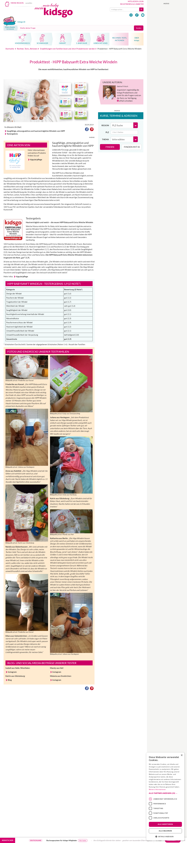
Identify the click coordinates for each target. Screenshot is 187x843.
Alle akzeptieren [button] (165, 824)
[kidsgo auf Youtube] (142, 15)
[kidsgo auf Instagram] (131, 15)
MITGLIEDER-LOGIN (135, 1)
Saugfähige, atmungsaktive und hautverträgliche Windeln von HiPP (36, 131)
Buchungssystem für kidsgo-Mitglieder (33, 840)
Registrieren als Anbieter (131, 4)
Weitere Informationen (157, 789)
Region (105, 125)
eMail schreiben (126, 101)
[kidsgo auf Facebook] (137, 15)
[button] (87, 130)
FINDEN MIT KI (132, 146)
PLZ (107, 132)
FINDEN (110, 146)
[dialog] (165, 796)
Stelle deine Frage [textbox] (27, 28)
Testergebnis (12, 134)
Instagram (12, 672)
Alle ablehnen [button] (165, 831)
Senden (138, 28)
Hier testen (54, 840)
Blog (10, 680)
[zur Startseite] (56, 11)
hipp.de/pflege (36, 159)
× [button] (182, 755)
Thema (105, 139)
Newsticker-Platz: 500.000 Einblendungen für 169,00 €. (151, 840)
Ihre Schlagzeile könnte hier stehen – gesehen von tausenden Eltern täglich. (94, 840)
